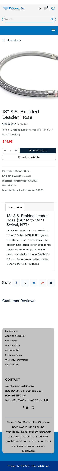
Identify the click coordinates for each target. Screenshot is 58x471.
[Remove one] (4, 150)
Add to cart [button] (39, 150)
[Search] (52, 19)
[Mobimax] (13, 8)
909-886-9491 (34, 390)
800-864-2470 (13, 390)
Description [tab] (15, 207)
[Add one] (16, 150)
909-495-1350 (13, 395)
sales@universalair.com (19, 386)
